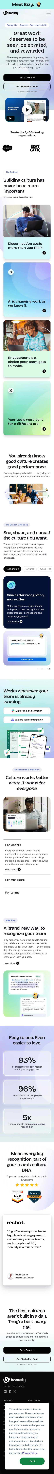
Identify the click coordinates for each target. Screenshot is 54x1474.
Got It (32, 1461)
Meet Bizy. (23, 4)
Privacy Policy (29, 1453)
